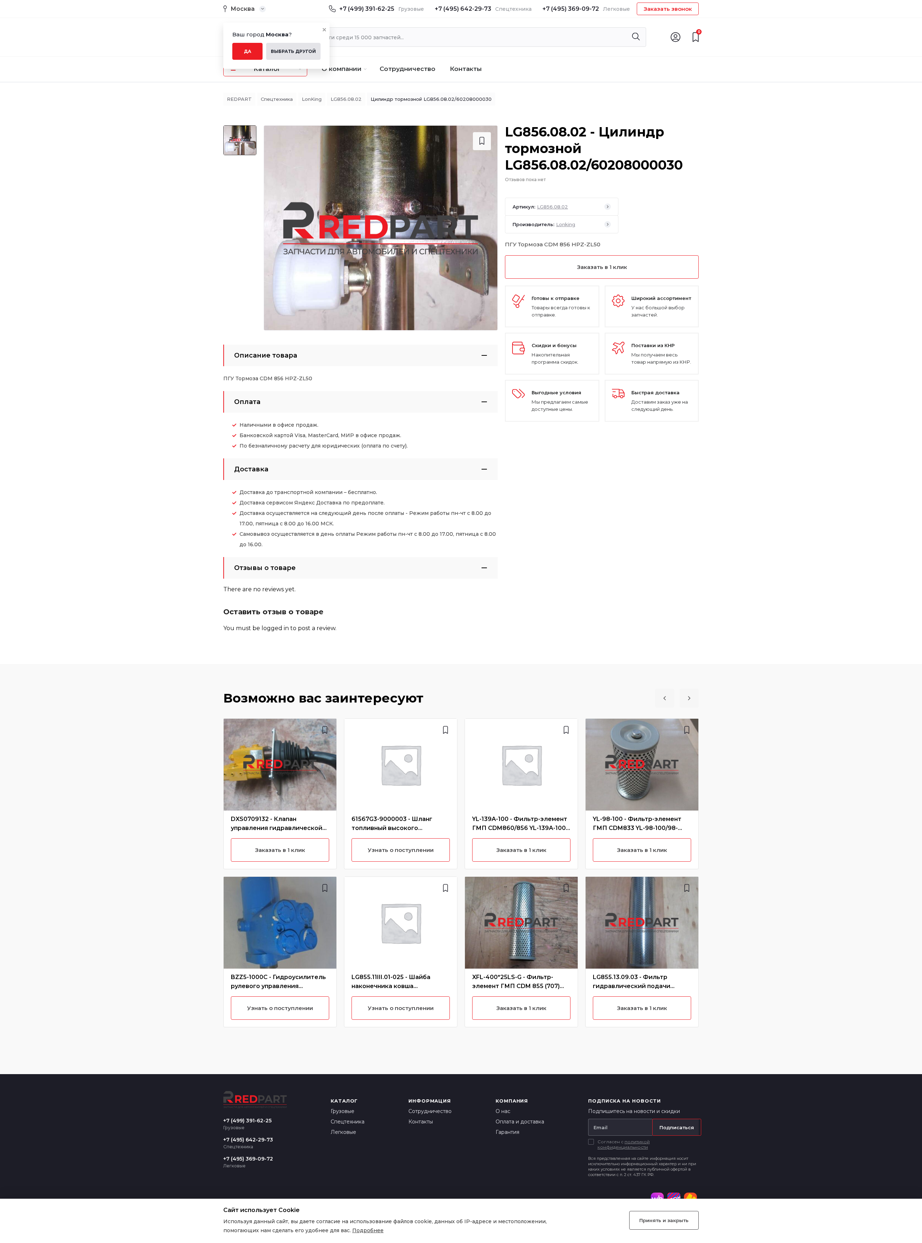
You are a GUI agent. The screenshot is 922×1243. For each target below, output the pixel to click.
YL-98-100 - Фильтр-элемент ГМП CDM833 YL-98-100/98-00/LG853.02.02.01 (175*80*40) (638, 828)
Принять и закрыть (664, 1220)
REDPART (239, 99)
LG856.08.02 (346, 99)
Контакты (466, 68)
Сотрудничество (407, 68)
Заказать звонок (668, 8)
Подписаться (676, 1127)
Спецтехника (277, 99)
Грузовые (342, 1111)
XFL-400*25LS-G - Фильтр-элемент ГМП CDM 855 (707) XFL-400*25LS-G (516, 986)
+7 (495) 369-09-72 (570, 8)
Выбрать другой (293, 51)
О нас (503, 1111)
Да (247, 51)
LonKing (312, 99)
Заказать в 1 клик (602, 267)
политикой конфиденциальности (623, 1144)
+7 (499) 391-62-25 (366, 8)
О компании (342, 68)
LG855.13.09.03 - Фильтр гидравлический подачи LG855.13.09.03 (631, 986)
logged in (275, 628)
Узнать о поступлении (280, 1008)
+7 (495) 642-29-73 (463, 8)
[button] (664, 698)
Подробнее (368, 1230)
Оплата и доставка (520, 1121)
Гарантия (507, 1132)
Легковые (343, 1132)
